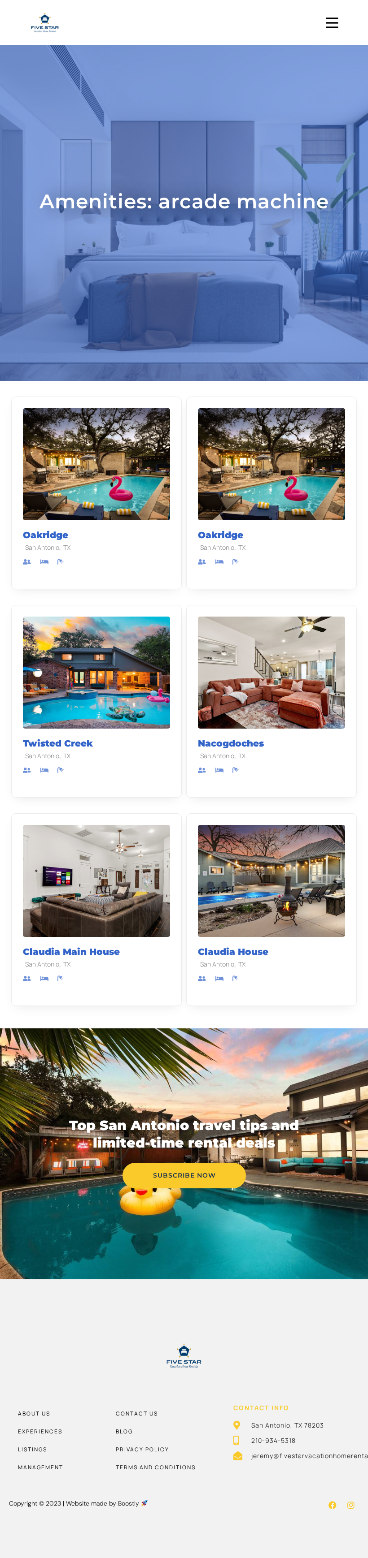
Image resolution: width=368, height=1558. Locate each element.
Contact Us (137, 1413)
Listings (32, 1449)
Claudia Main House (71, 951)
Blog (124, 1431)
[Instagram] (351, 1505)
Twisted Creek (58, 743)
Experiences (40, 1431)
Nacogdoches (231, 743)
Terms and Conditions (156, 1467)
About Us (34, 1413)
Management (40, 1467)
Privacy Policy (142, 1449)
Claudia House (233, 951)
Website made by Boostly (103, 1503)
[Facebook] (332, 1505)
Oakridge (45, 535)
